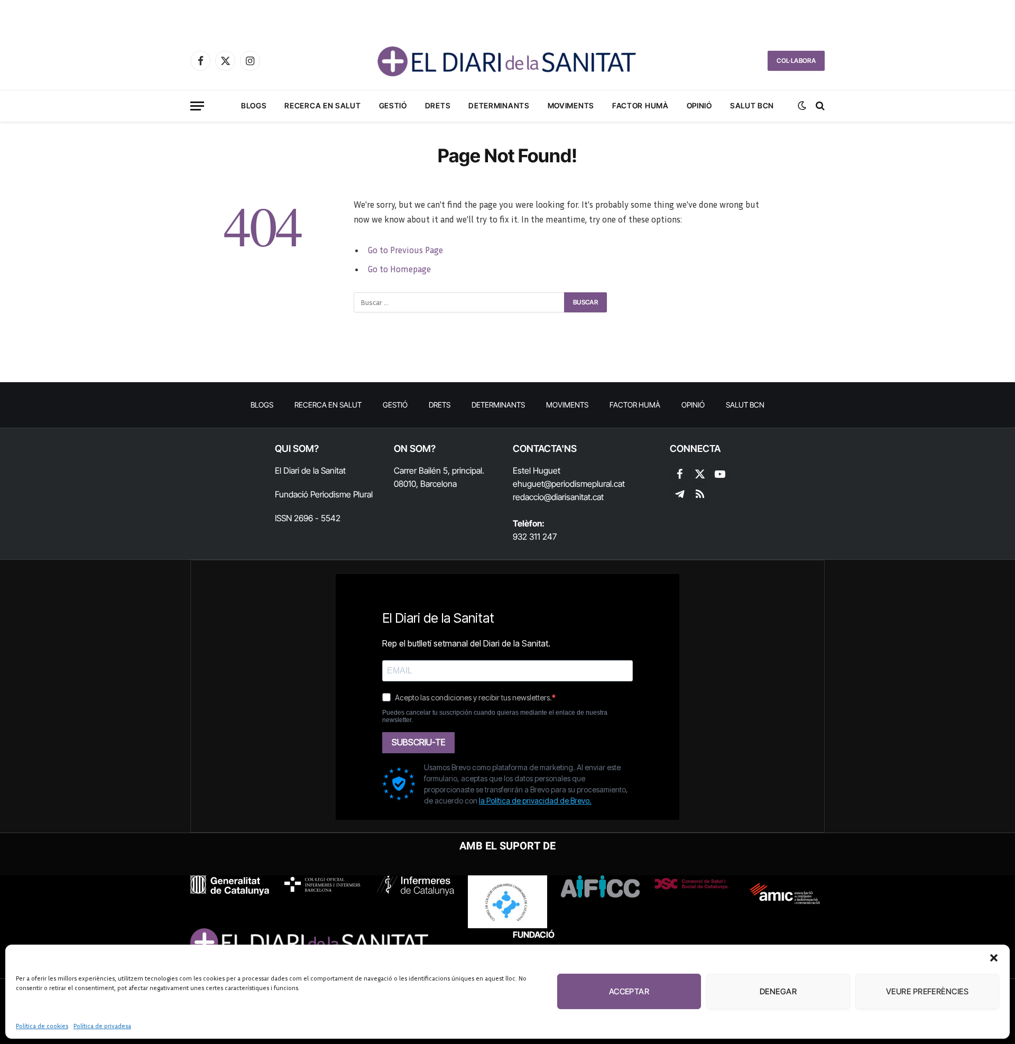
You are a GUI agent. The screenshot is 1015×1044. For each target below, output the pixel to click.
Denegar (778, 991)
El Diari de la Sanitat (310, 470)
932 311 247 (535, 536)
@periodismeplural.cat (584, 483)
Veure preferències (927, 991)
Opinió (699, 105)
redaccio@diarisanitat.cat (558, 497)
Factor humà (640, 105)
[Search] (819, 106)
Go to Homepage (399, 269)
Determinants (498, 105)
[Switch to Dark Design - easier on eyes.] (802, 105)
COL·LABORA (796, 60)
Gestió (393, 105)
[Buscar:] (459, 302)
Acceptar (629, 991)
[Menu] (197, 106)
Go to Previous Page (405, 250)
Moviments (571, 105)
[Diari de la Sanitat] (507, 61)
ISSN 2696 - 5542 (307, 518)
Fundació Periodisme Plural (324, 494)
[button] (994, 958)
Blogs (254, 105)
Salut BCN (752, 105)
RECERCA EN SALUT (322, 105)
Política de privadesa (102, 1026)
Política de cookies (42, 1026)
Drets (438, 105)
